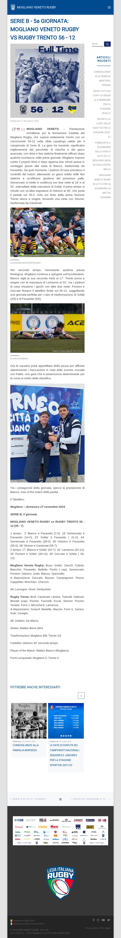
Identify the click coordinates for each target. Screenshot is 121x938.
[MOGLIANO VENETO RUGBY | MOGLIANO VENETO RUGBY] (12, 7)
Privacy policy (92, 927)
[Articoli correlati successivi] (81, 695)
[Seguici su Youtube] (103, 920)
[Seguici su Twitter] (108, 920)
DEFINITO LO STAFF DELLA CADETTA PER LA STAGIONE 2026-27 (102, 127)
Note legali (105, 927)
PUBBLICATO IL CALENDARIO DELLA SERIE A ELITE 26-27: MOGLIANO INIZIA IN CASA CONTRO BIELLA (101, 156)
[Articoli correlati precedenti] (74, 695)
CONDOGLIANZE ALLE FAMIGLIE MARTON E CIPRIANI (102, 78)
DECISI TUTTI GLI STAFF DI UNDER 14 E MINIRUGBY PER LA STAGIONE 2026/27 (102, 102)
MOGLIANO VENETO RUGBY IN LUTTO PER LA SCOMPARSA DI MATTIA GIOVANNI (102, 186)
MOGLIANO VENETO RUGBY (26, 929)
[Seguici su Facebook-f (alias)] (93, 920)
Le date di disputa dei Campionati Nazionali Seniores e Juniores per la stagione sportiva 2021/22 (64, 755)
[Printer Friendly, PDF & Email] (18, 129)
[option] (60, 883)
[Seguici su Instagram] (98, 920)
